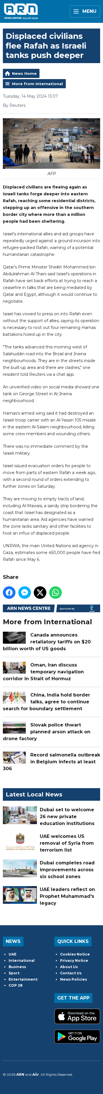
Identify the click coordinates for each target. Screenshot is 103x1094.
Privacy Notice (74, 960)
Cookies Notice (75, 954)
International (22, 960)
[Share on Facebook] (9, 592)
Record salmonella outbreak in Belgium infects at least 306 (51, 761)
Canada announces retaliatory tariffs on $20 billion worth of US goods (47, 641)
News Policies (73, 979)
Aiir (35, 1074)
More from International (37, 83)
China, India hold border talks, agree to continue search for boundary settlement (46, 701)
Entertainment (23, 979)
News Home (24, 73)
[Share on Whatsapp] (55, 592)
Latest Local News (34, 794)
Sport (14, 973)
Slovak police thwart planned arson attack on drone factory (46, 731)
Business (17, 967)
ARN (20, 1074)
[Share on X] (40, 592)
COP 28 (16, 985)
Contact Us (71, 973)
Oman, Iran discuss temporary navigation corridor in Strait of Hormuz (43, 671)
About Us (69, 967)
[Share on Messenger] (24, 592)
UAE (12, 954)
